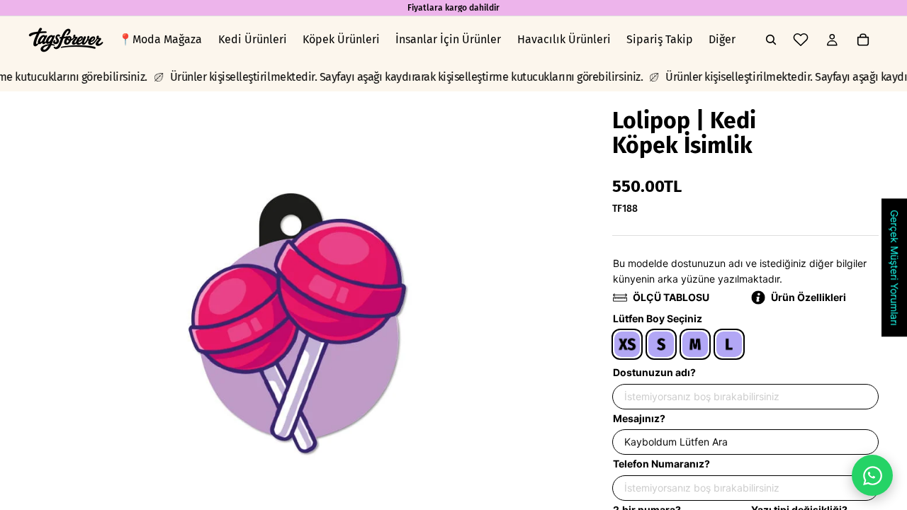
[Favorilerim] (800, 39)
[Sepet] (863, 39)
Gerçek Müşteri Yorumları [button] (895, 267)
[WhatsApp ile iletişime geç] (872, 475)
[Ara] (771, 39)
